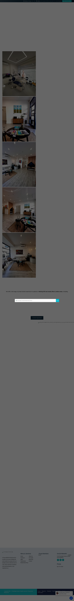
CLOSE (57, 300)
